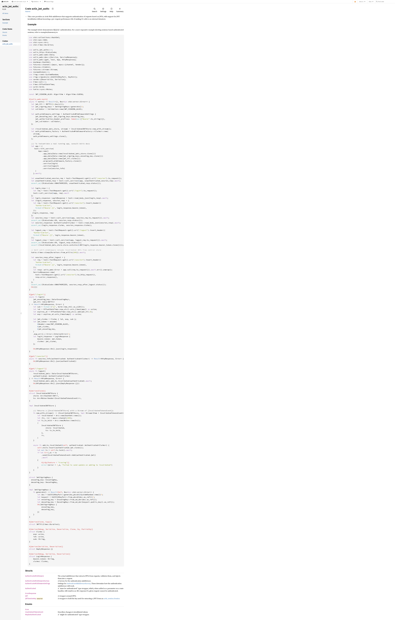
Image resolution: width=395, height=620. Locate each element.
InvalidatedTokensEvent (34, 612)
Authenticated (30, 588)
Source (27, 11)
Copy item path (52, 8)
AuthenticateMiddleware (34, 576)
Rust (370, 1)
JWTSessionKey (30, 599)
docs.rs (361, 1)
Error (27, 609)
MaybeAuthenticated (33, 615)
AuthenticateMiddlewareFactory (37, 581)
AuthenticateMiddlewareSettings (37, 583)
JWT (26, 596)
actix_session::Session (112, 598)
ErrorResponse (30, 593)
